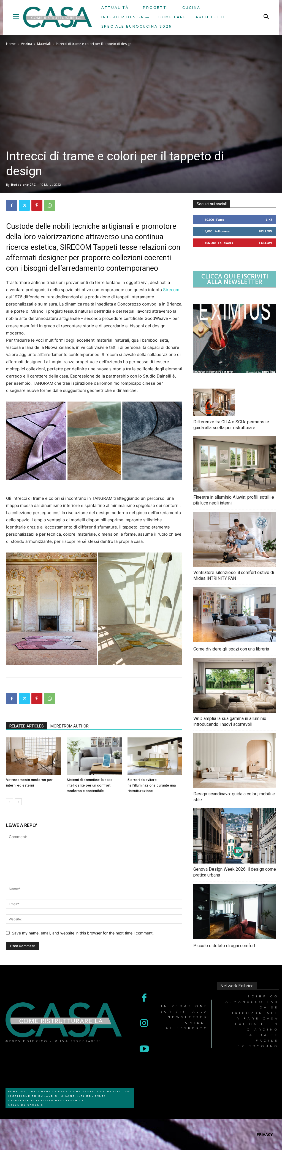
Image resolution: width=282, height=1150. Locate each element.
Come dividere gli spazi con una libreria (231, 649)
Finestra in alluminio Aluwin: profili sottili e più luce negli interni (233, 500)
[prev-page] (9, 801)
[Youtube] (144, 1049)
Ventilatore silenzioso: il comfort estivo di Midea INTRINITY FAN (233, 575)
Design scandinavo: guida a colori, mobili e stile (234, 796)
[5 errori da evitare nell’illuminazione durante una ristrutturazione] (155, 756)
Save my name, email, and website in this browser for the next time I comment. (83, 933)
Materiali (44, 43)
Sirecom (171, 289)
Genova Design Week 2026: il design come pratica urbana (234, 872)
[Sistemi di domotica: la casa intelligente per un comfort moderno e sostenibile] (94, 756)
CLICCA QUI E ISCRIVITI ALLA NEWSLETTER (234, 279)
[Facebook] (11, 205)
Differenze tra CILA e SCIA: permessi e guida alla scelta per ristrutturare (231, 424)
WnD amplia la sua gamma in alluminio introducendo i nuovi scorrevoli (229, 721)
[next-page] (18, 801)
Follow (265, 231)
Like (269, 219)
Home (11, 43)
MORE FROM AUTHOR (69, 726)
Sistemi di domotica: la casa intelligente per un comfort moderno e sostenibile (89, 785)
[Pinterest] (36, 205)
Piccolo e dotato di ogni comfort (224, 945)
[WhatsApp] (49, 205)
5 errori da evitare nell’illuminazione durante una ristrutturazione (152, 785)
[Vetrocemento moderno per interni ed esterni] (33, 756)
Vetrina (26, 43)
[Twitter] (24, 205)
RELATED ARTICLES (26, 726)
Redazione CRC (23, 184)
